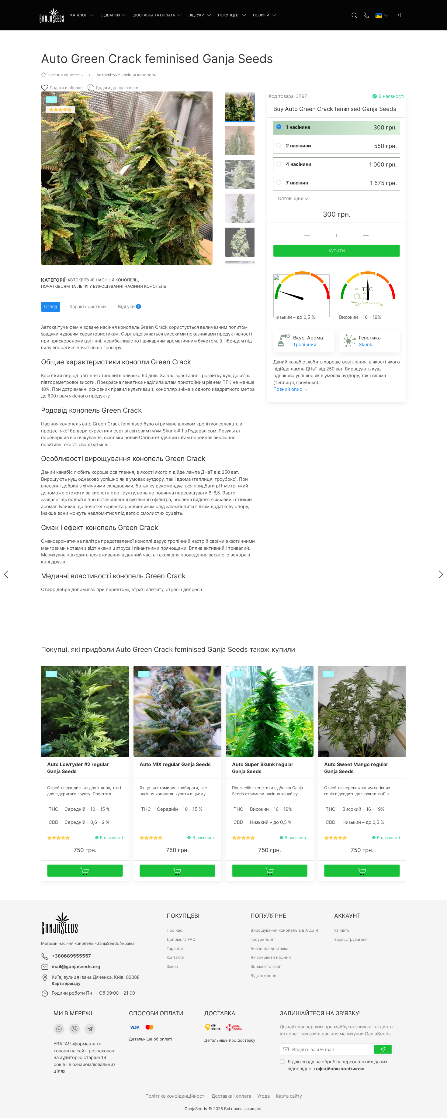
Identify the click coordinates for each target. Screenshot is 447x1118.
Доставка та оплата (154, 15)
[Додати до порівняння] (124, 684)
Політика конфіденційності (175, 1096)
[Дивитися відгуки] (58, 837)
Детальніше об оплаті (150, 1039)
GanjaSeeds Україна (115, 943)
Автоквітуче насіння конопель (103, 279)
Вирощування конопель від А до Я (284, 930)
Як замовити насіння (271, 957)
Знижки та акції (266, 966)
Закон (172, 966)
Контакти (175, 957)
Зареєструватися (350, 939)
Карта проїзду (66, 983)
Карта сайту (289, 1096)
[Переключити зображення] (240, 106)
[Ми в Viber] (74, 1028)
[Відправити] (383, 1049)
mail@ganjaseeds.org (76, 966)
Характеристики (87, 306)
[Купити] (85, 871)
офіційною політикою (340, 1068)
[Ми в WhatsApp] (59, 1028)
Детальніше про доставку (229, 1040)
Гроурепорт (262, 939)
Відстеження (263, 975)
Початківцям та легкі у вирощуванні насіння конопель (103, 286)
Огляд (50, 306)
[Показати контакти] (366, 15)
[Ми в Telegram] (90, 1028)
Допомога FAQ (181, 939)
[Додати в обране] (124, 674)
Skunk (365, 344)
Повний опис (288, 389)
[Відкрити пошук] (354, 15)
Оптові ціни (290, 198)
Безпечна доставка (269, 948)
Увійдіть (341, 930)
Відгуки (196, 15)
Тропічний (304, 344)
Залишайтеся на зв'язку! (320, 1013)
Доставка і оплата (231, 1096)
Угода (263, 1096)
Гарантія (175, 948)
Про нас (174, 930)
